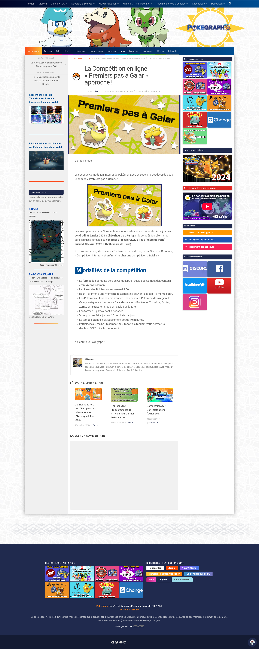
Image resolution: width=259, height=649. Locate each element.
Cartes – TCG (58, 3)
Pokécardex (155, 568)
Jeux (122, 51)
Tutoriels (172, 51)
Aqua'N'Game (189, 568)
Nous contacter (182, 579)
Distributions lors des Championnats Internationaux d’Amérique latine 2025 (85, 412)
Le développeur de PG (198, 573)
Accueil (30, 3)
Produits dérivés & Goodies (171, 3)
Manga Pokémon (107, 3)
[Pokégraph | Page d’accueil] (209, 27)
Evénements (96, 51)
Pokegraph (147, 51)
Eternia (171, 568)
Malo (151, 579)
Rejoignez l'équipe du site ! (202, 239)
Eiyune (95, 425)
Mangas (133, 51)
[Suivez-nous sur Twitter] (116, 642)
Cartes (67, 51)
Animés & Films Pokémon (136, 3)
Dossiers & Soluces (81, 3)
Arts (58, 51)
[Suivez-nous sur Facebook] (112, 642)
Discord (43, 3)
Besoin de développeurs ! (201, 232)
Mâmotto (98, 91)
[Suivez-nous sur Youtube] (120, 642)
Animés (48, 51)
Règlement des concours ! (202, 246)
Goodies (111, 51)
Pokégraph (217, 3)
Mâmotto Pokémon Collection (164, 573)
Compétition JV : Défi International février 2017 (156, 409)
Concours (80, 51)
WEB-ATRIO (138, 626)
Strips (160, 51)
